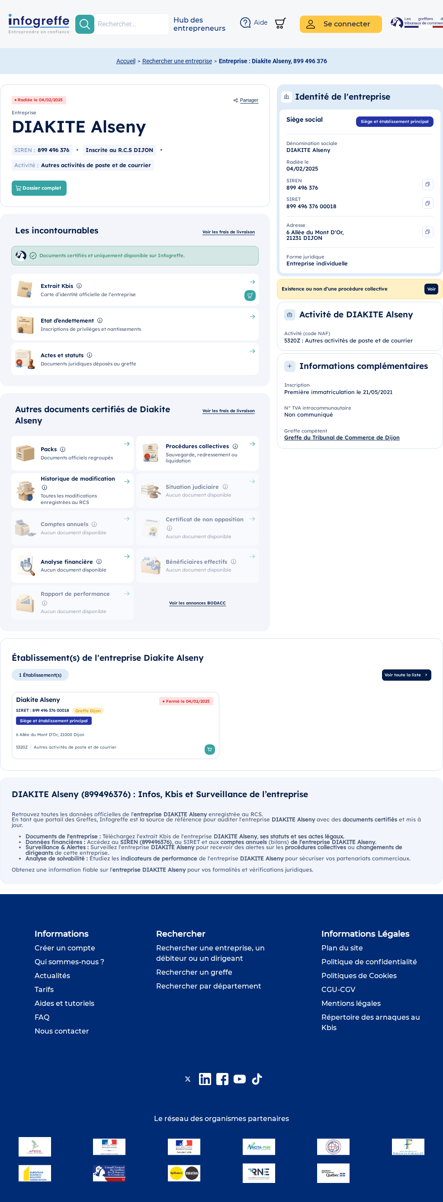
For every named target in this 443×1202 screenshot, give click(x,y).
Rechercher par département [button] (208, 986)
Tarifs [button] (44, 990)
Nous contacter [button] (62, 1031)
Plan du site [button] (342, 948)
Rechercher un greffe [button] (194, 972)
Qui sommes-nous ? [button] (69, 962)
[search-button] (84, 24)
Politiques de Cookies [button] (359, 976)
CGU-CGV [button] (338, 990)
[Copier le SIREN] (427, 184)
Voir (431, 288)
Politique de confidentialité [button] (369, 962)
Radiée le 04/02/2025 (40, 99)
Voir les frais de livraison (228, 231)
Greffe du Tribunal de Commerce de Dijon (342, 437)
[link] (116, 725)
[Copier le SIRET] (427, 203)
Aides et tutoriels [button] (64, 1003)
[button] (199, 24)
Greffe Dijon (88, 710)
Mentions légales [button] (351, 1003)
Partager (249, 100)
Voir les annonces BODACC (197, 602)
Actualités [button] (52, 976)
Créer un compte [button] (65, 948)
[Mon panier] (280, 24)
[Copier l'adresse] (427, 232)
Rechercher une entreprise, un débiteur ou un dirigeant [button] (210, 953)
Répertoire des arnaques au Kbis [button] (370, 1022)
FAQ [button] (42, 1017)
